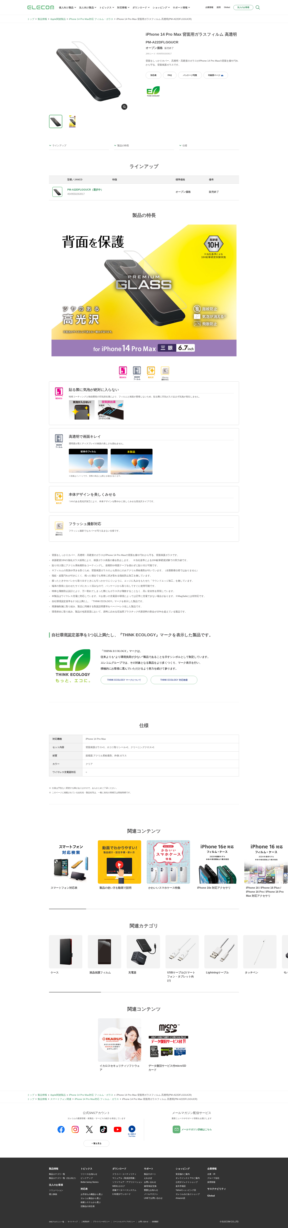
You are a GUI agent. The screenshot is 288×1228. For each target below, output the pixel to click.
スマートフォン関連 (60, 1099)
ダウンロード (139, 7)
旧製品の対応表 (88, 1206)
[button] (86, 1169)
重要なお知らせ (151, 1190)
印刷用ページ (214, 75)
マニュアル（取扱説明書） (124, 1178)
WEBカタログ (118, 1186)
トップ (30, 19)
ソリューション (56, 1190)
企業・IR (211, 1174)
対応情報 (122, 7)
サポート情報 (180, 7)
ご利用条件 (85, 1221)
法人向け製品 (86, 7)
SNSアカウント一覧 (56, 1222)
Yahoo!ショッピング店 (186, 1190)
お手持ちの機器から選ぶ (92, 1194)
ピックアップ (87, 1178)
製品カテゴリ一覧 (57, 1174)
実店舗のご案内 (183, 1174)
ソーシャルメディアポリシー (124, 1221)
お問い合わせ (150, 1182)
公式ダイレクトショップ (187, 1182)
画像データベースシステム (124, 1190)
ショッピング (160, 7)
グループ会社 (213, 1178)
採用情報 (211, 1182)
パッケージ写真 (190, 75)
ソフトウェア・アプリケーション (127, 1182)
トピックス (105, 7)
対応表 (153, 75)
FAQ (170, 75)
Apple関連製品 (58, 19)
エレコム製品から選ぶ (91, 1198)
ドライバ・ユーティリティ (124, 1174)
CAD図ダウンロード (121, 1194)
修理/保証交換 (150, 1186)
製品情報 (42, 19)
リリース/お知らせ (89, 1174)
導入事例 (53, 1194)
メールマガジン (151, 1194)
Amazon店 (180, 1198)
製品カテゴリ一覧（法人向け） (63, 1178)
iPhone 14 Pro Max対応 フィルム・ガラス (91, 19)
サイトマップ (73, 1221)
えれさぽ (148, 1178)
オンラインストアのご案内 (188, 1178)
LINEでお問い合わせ (153, 1198)
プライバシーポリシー (101, 1221)
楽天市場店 (181, 1186)
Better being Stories (89, 1182)
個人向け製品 (66, 7)
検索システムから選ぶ (91, 1202)
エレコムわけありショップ (188, 1194)
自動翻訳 (155, 1221)
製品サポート (150, 1174)
